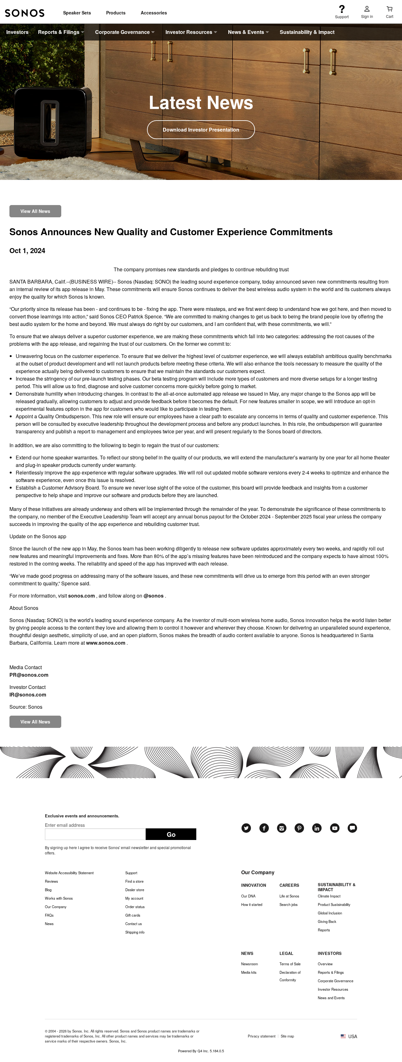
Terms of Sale (290, 963)
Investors (17, 31)
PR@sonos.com (28, 674)
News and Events (331, 997)
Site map (287, 1036)
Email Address (95, 825)
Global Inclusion (330, 912)
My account (134, 898)
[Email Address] (95, 831)
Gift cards (132, 915)
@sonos (154, 595)
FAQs (49, 915)
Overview (325, 963)
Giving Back (327, 921)
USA (352, 1036)
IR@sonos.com (27, 694)
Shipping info (134, 932)
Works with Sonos (59, 898)
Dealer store (134, 889)
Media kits (249, 972)
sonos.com (81, 595)
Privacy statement (261, 1036)
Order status (135, 906)
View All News (35, 211)
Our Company (56, 906)
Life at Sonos (289, 895)
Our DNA (248, 895)
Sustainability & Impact (307, 31)
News (49, 923)
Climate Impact (329, 895)
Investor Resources (189, 31)
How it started (251, 904)
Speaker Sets (77, 12)
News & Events (246, 31)
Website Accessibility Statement (69, 872)
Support (131, 872)
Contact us (133, 923)
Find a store (134, 881)
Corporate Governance (122, 31)
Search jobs (289, 904)
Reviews (51, 881)
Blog (48, 889)
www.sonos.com (105, 642)
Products (116, 12)
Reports (324, 929)
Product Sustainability (334, 904)
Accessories (154, 12)
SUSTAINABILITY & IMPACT (337, 887)
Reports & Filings (58, 31)
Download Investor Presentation (201, 129)
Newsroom (249, 963)
